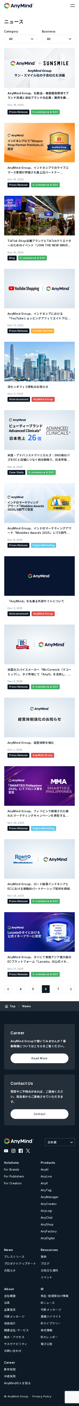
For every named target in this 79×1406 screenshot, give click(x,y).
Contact (39, 1114)
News (26, 1006)
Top (12, 1006)
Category (11, 31)
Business (49, 31)
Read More (39, 1058)
